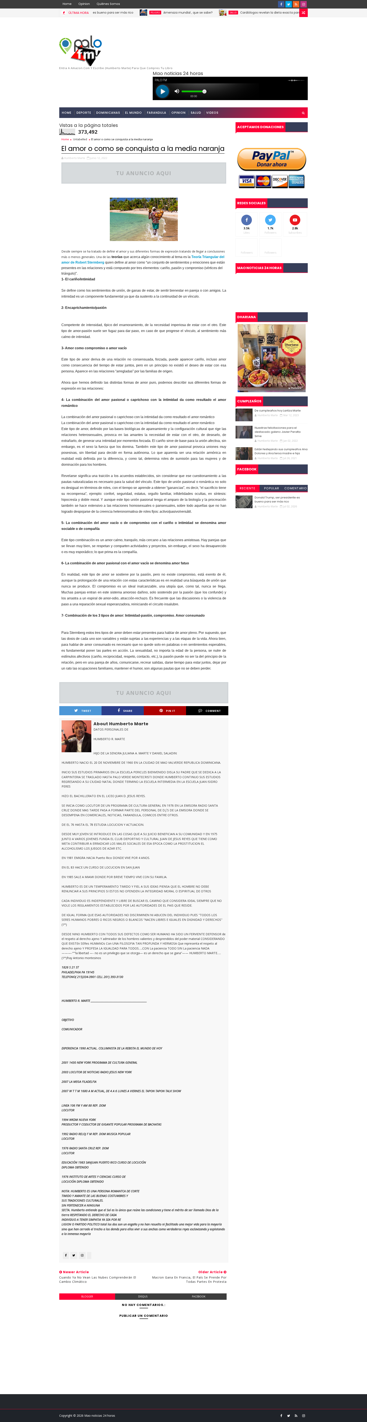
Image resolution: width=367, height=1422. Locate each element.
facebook (198, 1296)
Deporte (83, 113)
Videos (212, 113)
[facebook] (281, 4)
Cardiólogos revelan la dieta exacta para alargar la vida (247, 12)
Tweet (86, 711)
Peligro (120, 12)
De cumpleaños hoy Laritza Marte (278, 411)
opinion (178, 113)
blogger (87, 1296)
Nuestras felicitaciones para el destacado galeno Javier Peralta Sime (278, 432)
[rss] (296, 4)
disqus (142, 1296)
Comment (213, 711)
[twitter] (288, 4)
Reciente (247, 488)
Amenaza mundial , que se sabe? (153, 12)
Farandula (156, 113)
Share (128, 711)
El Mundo (133, 113)
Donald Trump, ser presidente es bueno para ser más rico (277, 499)
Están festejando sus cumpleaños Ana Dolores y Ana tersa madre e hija (281, 451)
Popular (271, 488)
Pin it (170, 711)
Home (67, 4)
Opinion (84, 4)
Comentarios (295, 489)
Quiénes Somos (108, 4)
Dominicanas (108, 113)
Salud (198, 12)
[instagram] (303, 4)
